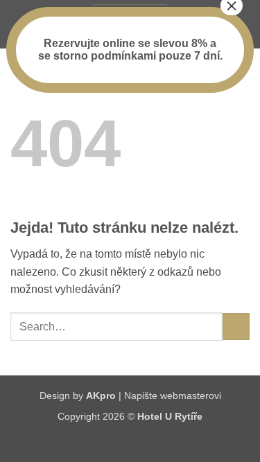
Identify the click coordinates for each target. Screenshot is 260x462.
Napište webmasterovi (172, 395)
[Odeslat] (236, 326)
